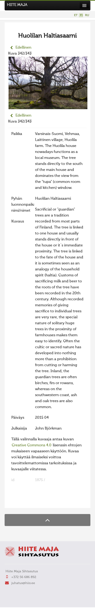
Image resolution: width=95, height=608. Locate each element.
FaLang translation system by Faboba (24, 502)
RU (87, 15)
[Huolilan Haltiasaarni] (48, 106)
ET (75, 15)
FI (81, 15)
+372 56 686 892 (23, 577)
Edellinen (23, 48)
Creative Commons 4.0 (31, 445)
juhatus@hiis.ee (23, 583)
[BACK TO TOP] (47, 520)
